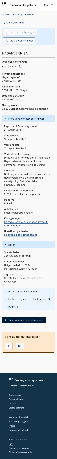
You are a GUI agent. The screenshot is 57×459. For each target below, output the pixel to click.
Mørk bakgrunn (15, 22)
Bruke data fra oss (18, 439)
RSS (11, 443)
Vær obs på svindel (18, 417)
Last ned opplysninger (22, 32)
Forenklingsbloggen (18, 421)
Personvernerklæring (19, 448)
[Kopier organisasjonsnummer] (20, 66)
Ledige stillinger (16, 407)
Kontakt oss (15, 395)
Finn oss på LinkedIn (19, 430)
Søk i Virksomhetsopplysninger (26, 320)
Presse (12, 425)
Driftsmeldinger (16, 399)
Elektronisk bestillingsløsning (20, 234)
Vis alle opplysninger (21, 40)
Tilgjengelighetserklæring (21, 452)
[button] (49, 5)
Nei (20, 346)
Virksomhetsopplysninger (20, 14)
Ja (9, 346)
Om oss (12, 403)
